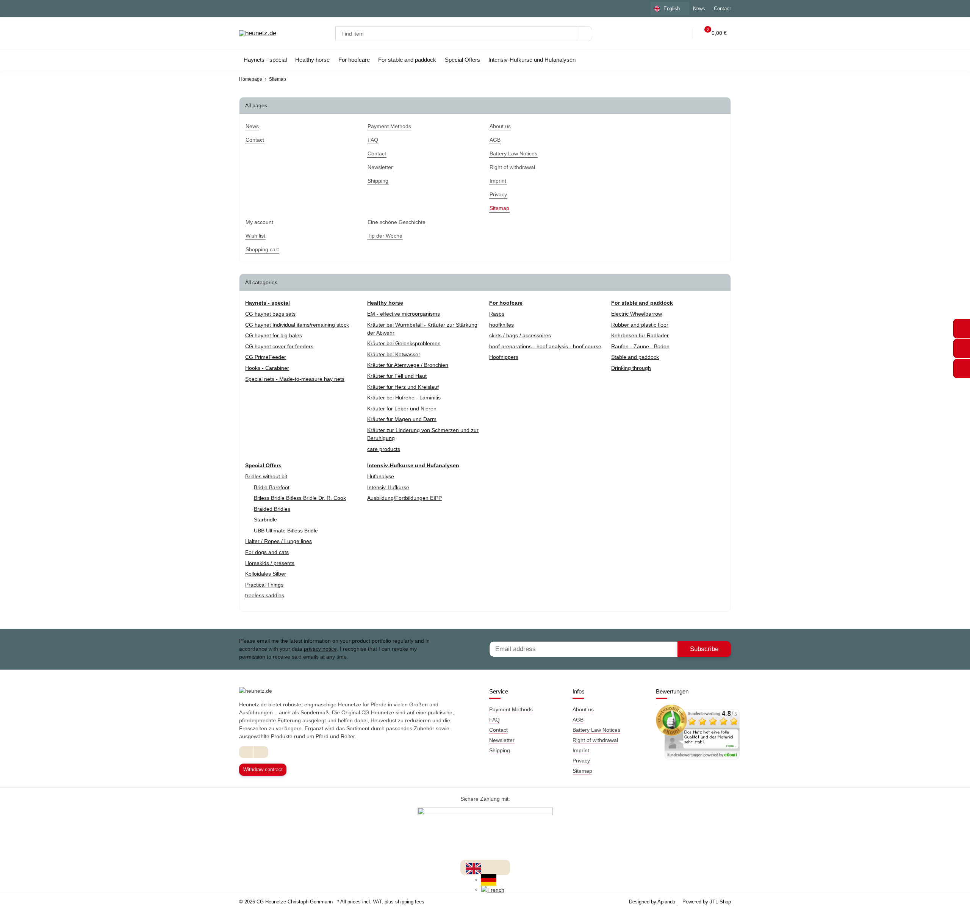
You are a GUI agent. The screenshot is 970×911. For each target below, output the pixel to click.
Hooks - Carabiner (267, 368)
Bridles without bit (266, 476)
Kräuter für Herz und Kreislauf (403, 387)
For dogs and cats (267, 552)
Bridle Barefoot (271, 487)
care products (383, 449)
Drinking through (631, 368)
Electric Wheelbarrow (636, 314)
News (699, 8)
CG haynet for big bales (273, 335)
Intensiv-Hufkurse (388, 487)
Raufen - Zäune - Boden (640, 346)
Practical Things (264, 585)
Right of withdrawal (595, 740)
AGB (578, 720)
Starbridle (265, 520)
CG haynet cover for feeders (279, 346)
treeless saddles (264, 595)
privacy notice (320, 649)
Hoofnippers (503, 357)
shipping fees (409, 902)
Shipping (499, 750)
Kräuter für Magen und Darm (401, 419)
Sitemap (582, 771)
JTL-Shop (720, 902)
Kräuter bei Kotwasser (393, 354)
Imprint (581, 750)
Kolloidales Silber (265, 574)
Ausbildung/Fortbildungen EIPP (404, 498)
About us (583, 709)
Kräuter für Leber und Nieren (401, 408)
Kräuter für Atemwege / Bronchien (407, 365)
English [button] (671, 8)
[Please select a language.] (473, 868)
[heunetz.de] (257, 33)
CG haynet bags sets (270, 314)
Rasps (496, 314)
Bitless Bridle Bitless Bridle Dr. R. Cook (300, 498)
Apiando (667, 902)
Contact (722, 8)
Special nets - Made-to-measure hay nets (294, 379)
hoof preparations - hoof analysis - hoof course (545, 346)
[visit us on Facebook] (246, 752)
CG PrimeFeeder (265, 357)
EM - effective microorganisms (403, 314)
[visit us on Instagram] (260, 752)
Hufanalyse (380, 476)
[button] (666, 33)
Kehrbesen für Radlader (640, 335)
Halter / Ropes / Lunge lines (278, 541)
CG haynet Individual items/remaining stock (297, 325)
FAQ (494, 720)
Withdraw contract (263, 769)
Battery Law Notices (596, 730)
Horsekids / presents (269, 563)
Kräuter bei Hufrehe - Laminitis (404, 397)
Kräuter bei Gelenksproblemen (404, 343)
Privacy (581, 761)
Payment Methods (511, 709)
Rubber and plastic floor (639, 325)
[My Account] (682, 33)
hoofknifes (501, 325)
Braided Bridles (272, 509)
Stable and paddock (635, 357)
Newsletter (502, 740)
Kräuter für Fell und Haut (397, 376)
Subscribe (704, 649)
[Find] (584, 33)
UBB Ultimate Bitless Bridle (286, 531)
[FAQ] (651, 33)
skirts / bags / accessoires (520, 335)
